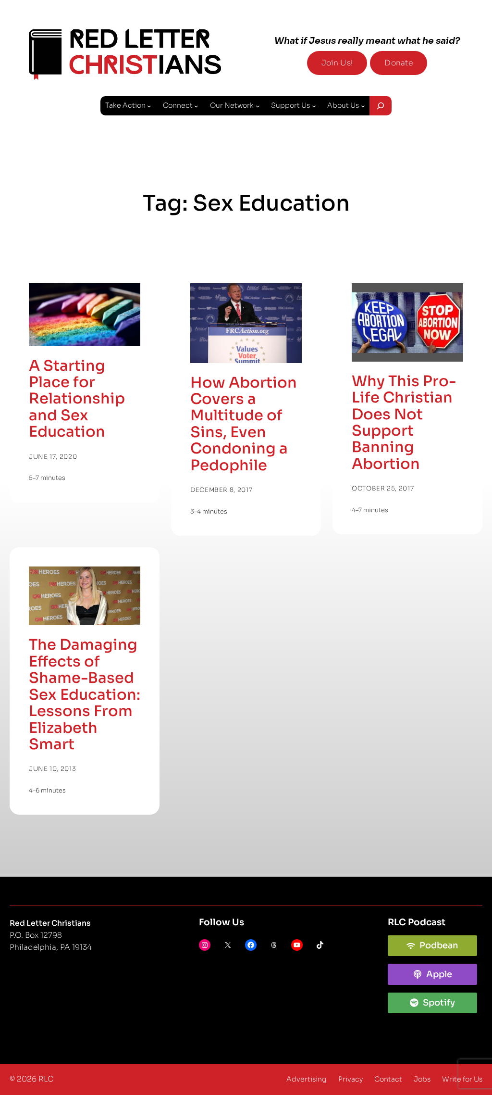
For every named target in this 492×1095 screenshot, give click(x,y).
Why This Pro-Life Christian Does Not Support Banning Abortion (404, 423)
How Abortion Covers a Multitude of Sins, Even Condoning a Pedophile (243, 424)
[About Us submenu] (363, 106)
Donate (398, 63)
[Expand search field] (380, 105)
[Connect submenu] (196, 106)
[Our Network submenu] (258, 106)
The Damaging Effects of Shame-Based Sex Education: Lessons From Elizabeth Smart (84, 695)
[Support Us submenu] (314, 106)
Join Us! (337, 63)
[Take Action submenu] (149, 106)
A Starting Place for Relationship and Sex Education (77, 399)
